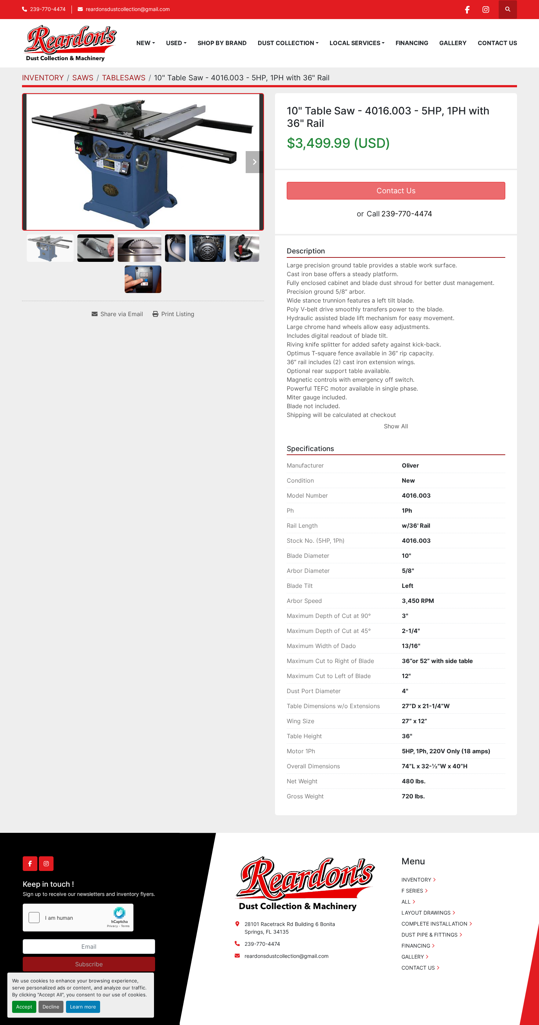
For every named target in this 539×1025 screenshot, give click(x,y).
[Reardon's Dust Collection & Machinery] (304, 883)
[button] (145, 43)
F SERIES (412, 890)
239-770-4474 (48, 9)
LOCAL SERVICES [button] (355, 43)
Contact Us (396, 190)
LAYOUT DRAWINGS (426, 912)
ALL (406, 901)
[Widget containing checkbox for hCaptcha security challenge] (78, 917)
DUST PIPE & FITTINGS (430, 934)
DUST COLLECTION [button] (286, 43)
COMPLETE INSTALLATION (434, 923)
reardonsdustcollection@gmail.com (128, 9)
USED (174, 43)
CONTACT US (497, 43)
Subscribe (89, 964)
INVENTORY (416, 879)
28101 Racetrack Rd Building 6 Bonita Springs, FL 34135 (290, 928)
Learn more (83, 1007)
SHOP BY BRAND (222, 43)
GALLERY (453, 43)
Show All (396, 426)
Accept (24, 1007)
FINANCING (412, 43)
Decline (51, 1007)
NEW (143, 43)
